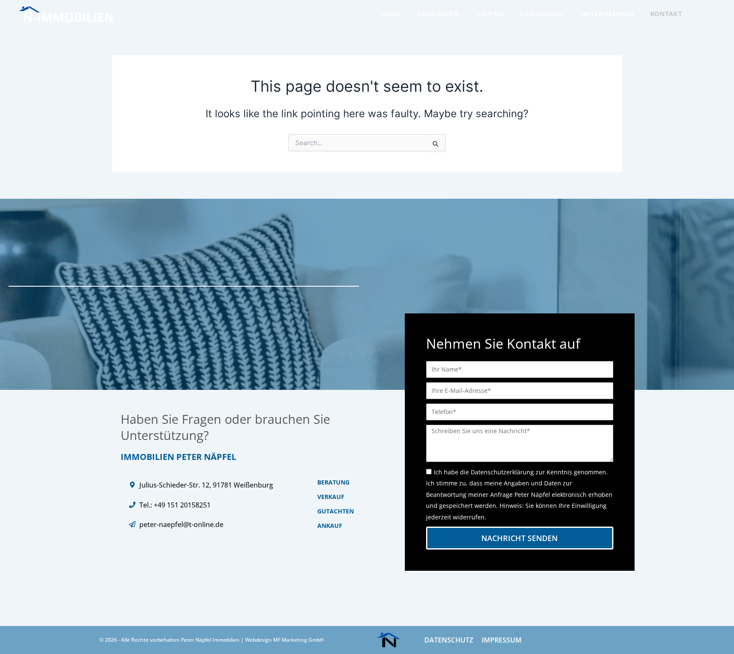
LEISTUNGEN (542, 14)
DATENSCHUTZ (448, 640)
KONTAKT (666, 14)
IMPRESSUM (502, 640)
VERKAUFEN (438, 14)
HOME (390, 14)
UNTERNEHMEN (607, 14)
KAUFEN (489, 14)
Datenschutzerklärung (502, 472)
